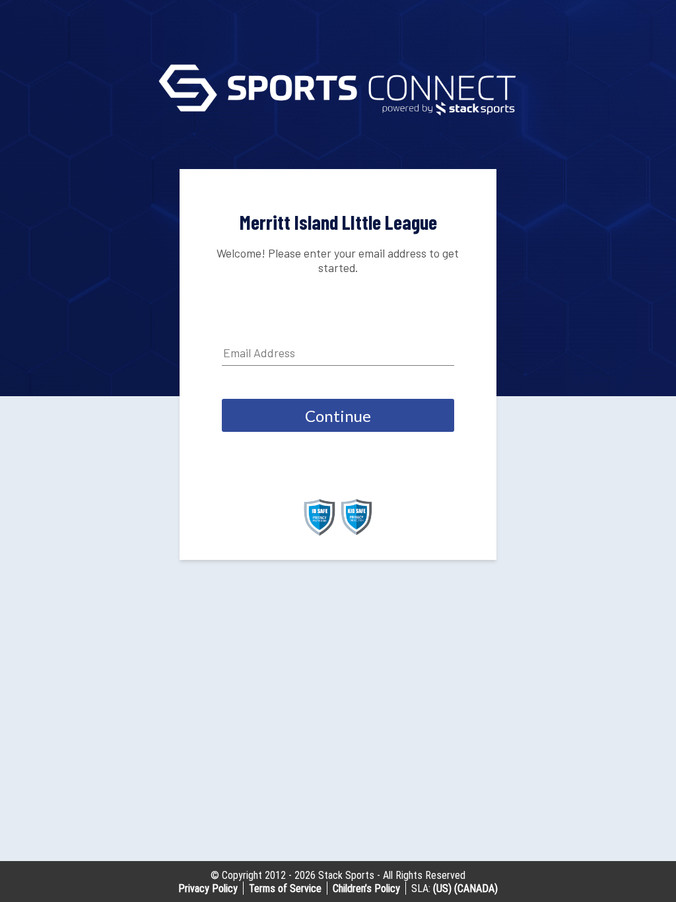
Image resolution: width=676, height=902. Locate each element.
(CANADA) (476, 888)
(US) (442, 888)
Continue (338, 415)
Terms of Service (285, 888)
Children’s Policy (366, 888)
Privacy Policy (208, 888)
